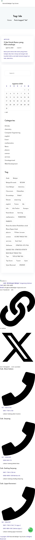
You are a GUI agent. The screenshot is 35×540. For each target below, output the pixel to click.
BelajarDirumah (11, 182)
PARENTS (9, 221)
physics (7, 150)
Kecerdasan (10, 213)
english (7, 136)
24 (6, 105)
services (7, 157)
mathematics (9, 143)
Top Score (9, 261)
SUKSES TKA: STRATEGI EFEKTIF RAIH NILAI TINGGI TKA (16, 250)
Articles (6, 39)
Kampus (25, 208)
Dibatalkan (20, 191)
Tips (7, 256)
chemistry (8, 129)
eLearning (17, 200)
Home (9, 20)
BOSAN (22, 182)
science (7, 153)
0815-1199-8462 (8, 285)
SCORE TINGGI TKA (20, 237)
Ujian (26, 261)
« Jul (6, 112)
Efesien (8, 200)
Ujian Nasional (11, 265)
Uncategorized (10, 160)
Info (7, 208)
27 (17, 105)
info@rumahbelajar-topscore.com (15, 287)
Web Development (11, 164)
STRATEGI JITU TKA (22, 245)
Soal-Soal (18, 241)
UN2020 (22, 265)
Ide (23, 204)
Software (9, 245)
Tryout (18, 261)
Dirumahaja (10, 195)
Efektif (19, 195)
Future (16, 204)
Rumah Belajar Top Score (18, 536)
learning (20, 213)
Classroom (9, 191)
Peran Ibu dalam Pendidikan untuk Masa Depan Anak (17, 226)
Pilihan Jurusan (20, 232)
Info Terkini (15, 208)
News (6, 146)
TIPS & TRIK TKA (17, 256)
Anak (7, 178)
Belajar (15, 178)
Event (6, 139)
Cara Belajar (10, 187)
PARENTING (22, 217)
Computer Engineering (12, 133)
